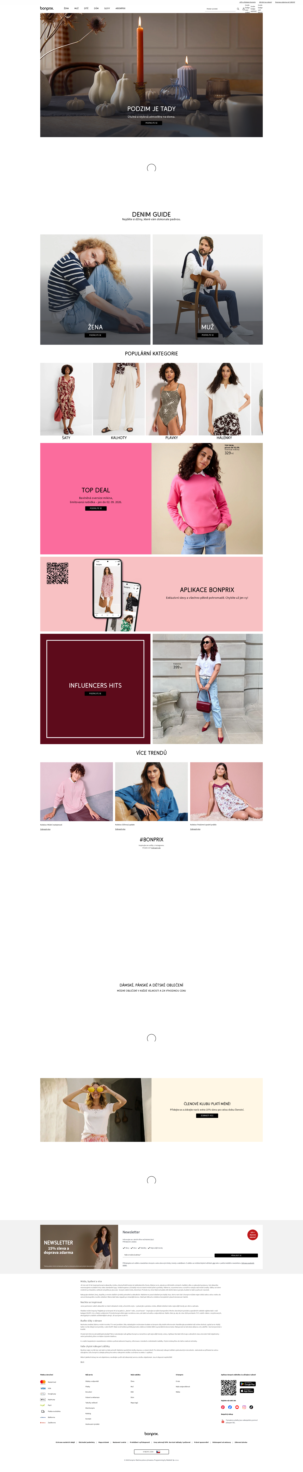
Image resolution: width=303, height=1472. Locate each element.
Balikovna (51, 1417)
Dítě (132, 1392)
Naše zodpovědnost (183, 1386)
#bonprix (151, 840)
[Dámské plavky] (171, 401)
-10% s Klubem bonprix (247, 2)
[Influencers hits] (208, 689)
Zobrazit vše (156, 848)
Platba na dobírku (54, 1411)
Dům (132, 1397)
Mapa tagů (134, 1403)
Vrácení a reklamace (92, 1397)
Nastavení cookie (119, 1442)
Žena (132, 1381)
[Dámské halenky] (224, 401)
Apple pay (51, 1399)
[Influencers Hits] (95, 689)
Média (178, 1392)
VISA (49, 1388)
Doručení (88, 1392)
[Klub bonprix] (96, 1110)
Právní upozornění (201, 1442)
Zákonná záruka (241, 1442)
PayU (49, 1405)
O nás (178, 1381)
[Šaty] (66, 402)
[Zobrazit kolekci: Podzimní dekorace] (151, 75)
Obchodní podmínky (87, 1442)
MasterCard (52, 1382)
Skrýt (82, 1362)
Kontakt (88, 1419)
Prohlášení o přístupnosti (140, 1442)
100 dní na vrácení (265, 2)
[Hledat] (238, 9)
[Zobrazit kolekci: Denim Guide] (151, 216)
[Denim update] (151, 796)
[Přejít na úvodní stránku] (52, 8)
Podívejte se (152, 123)
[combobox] (220, 8)
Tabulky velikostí (91, 1403)
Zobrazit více (207, 1116)
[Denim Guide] (95, 289)
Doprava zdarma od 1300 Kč (285, 2)
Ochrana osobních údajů (65, 1442)
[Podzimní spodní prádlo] (226, 796)
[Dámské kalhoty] (119, 401)
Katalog (88, 1413)
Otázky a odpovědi (92, 1381)
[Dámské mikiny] (96, 498)
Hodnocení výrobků (92, 1424)
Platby (87, 1386)
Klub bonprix (90, 1408)
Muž (132, 1386)
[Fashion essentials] (76, 796)
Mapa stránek (103, 1442)
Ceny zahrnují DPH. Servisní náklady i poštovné (172, 1442)
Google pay (52, 1394)
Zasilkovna (52, 1423)
